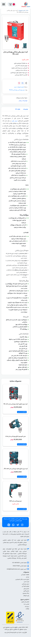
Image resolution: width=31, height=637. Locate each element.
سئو (15, 632)
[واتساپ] (13, 524)
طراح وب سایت (22, 632)
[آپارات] (8, 524)
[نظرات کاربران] (22, 83)
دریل (15, 87)
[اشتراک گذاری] (26, 83)
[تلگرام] (17, 524)
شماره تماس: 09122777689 (20, 566)
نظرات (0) (17, 109)
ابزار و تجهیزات (22, 10)
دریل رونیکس (21, 90)
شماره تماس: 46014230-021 (19, 563)
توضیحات (25, 109)
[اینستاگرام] (22, 524)
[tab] (25, 109)
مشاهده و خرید (22, 412)
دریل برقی (15, 121)
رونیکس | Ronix (13, 90)
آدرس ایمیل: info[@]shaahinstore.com (17, 569)
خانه (27, 10)
